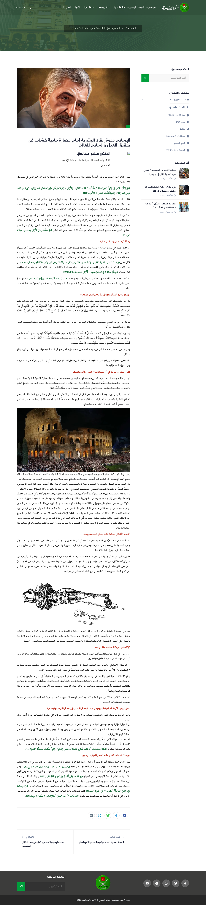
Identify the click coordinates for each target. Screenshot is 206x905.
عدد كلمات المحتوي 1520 (175, 136)
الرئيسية (132, 28)
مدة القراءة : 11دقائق (176, 115)
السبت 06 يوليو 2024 (178, 99)
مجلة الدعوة (89, 7)
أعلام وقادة (104, 7)
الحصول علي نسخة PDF (176, 150)
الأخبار (77, 7)
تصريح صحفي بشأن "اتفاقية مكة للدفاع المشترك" (160, 205)
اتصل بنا (67, 7)
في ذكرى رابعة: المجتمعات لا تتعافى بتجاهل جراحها (160, 188)
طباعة (182, 129)
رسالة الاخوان (119, 7)
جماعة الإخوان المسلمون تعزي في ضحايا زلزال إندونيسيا (160, 172)
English (20, 7)
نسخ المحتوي (179, 143)
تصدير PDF (181, 122)
